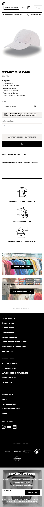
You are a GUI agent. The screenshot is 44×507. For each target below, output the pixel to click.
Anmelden (32, 492)
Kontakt (7, 395)
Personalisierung (14, 346)
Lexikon (7, 382)
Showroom (9, 377)
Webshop (8, 351)
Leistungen (9, 337)
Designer (8, 332)
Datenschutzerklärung (26, 501)
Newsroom (9, 368)
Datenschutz (11, 409)
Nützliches (9, 363)
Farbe (4, 101)
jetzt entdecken (22, 266)
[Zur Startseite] (3, 3)
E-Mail (7, 490)
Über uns (8, 323)
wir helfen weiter (22, 291)
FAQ (4, 399)
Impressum (9, 404)
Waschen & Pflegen (15, 373)
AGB (4, 413)
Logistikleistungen (15, 342)
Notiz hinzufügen (8, 121)
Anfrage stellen (11, 7)
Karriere (8, 328)
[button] (4, 502)
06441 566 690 (36, 14)
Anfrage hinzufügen (22, 137)
